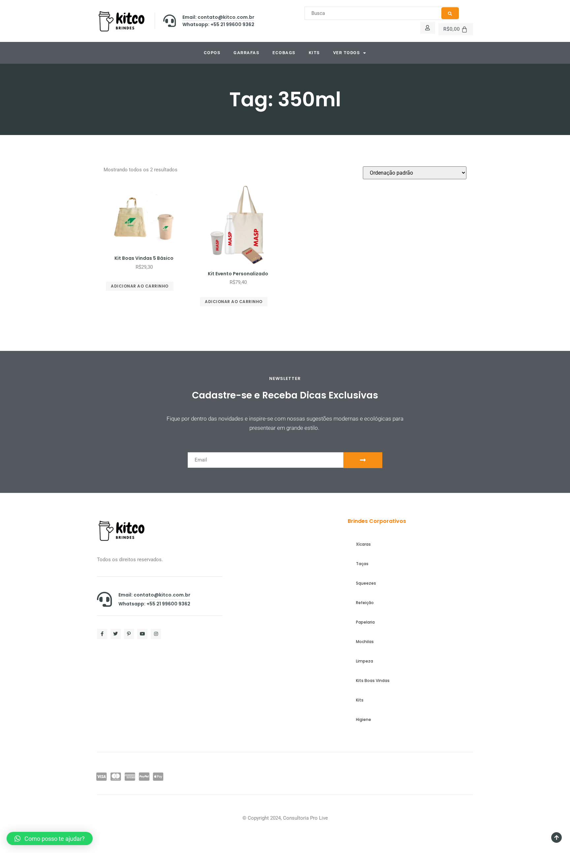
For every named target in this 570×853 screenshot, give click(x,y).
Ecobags (284, 52)
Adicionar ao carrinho (140, 286)
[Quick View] (148, 276)
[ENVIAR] (362, 460)
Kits (314, 52)
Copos (212, 52)
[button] (50, 838)
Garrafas (246, 52)
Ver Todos (346, 52)
